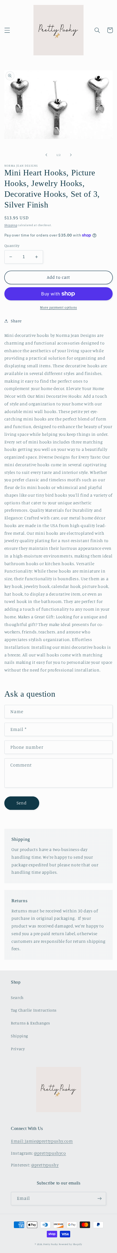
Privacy (18, 1048)
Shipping (10, 225)
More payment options (58, 307)
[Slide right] (71, 155)
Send (22, 802)
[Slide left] (46, 155)
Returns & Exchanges (30, 1023)
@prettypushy (45, 1164)
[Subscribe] (99, 1198)
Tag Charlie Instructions (34, 1010)
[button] (7, 30)
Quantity (11, 245)
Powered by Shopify (70, 1244)
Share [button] (16, 320)
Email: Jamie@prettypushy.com (42, 1141)
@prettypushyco (50, 1153)
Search (17, 997)
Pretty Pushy (50, 1244)
